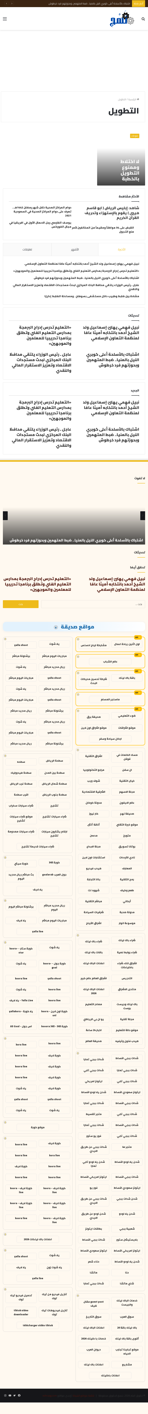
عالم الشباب (110, 661)
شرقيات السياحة (94, 912)
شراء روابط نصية (127, 952)
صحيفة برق (94, 716)
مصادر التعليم (93, 1004)
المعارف (127, 868)
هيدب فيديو (93, 868)
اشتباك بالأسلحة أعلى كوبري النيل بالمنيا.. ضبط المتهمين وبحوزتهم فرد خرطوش (86, 277)
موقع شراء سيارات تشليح (21, 818)
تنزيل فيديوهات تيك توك (54, 1312)
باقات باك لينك (94, 952)
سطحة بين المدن (54, 772)
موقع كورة (38, 1127)
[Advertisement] (74, 61)
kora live (21, 1044)
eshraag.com (50, 1395)
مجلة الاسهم (127, 791)
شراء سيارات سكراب (21, 805)
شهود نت (93, 890)
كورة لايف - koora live (54, 1190)
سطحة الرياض (54, 760)
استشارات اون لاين (93, 857)
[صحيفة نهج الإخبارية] (122, 18)
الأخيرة (121, 249)
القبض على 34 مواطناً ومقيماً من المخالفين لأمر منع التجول (103, 229)
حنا (127, 1272)
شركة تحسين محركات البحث (94, 681)
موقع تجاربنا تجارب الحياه (127, 1351)
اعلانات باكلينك (110, 1375)
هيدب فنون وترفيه (127, 1041)
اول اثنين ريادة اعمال (127, 644)
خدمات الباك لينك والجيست (126, 1302)
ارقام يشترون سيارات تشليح (54, 833)
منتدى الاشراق (127, 989)
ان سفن (127, 770)
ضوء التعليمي (127, 715)
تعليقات (27, 249)
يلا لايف (38, 889)
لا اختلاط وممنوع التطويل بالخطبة (129, 170)
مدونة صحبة (127, 912)
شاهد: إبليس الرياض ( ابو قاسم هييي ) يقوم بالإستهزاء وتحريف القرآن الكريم (112, 213)
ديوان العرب (93, 1349)
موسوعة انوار (127, 923)
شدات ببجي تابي (93, 1070)
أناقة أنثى (93, 824)
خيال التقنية (127, 780)
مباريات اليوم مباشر (54, 656)
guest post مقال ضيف (93, 1303)
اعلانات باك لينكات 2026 (38, 1239)
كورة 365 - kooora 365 (54, 1026)
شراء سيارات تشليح (54, 816)
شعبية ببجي (127, 1228)
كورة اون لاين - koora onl (54, 1013)
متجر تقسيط (94, 1114)
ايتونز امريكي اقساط (93, 1176)
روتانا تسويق (127, 846)
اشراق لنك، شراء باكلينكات (127, 965)
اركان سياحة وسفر (110, 738)
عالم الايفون (126, 802)
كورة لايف (54, 1055)
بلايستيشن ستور (127, 1239)
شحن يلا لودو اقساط (93, 1092)
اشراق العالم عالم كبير (94, 978)
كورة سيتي (21, 863)
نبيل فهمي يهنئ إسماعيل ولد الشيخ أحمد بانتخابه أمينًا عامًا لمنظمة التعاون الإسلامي (81, 263)
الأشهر (75, 249)
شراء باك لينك (126, 940)
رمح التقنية (127, 879)
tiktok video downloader (21, 1312)
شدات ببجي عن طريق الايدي (94, 1149)
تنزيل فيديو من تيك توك (54, 1296)
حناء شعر (93, 1261)
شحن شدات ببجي (126, 1198)
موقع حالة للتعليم (127, 1030)
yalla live (37, 931)
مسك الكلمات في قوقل (127, 757)
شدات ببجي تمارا (93, 1059)
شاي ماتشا (127, 1283)
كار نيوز (93, 813)
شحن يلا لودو (127, 1213)
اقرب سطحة (21, 794)
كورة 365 (54, 862)
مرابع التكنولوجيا (93, 770)
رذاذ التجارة (93, 879)
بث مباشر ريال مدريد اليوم (21, 876)
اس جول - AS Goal (21, 1026)
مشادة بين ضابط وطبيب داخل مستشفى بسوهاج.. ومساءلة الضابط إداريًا (92, 296)
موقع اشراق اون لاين (94, 727)
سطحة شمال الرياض (54, 783)
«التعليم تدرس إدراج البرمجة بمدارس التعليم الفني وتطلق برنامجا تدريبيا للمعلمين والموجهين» (76, 270)
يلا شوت (54, 644)
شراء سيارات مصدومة (21, 831)
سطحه (21, 761)
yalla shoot (21, 645)
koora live (21, 978)
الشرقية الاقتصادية (93, 791)
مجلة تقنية (127, 1019)
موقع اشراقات (126, 727)
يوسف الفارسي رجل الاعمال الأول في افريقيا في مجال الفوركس (40, 224)
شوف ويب (93, 780)
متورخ (127, 835)
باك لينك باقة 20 (127, 1327)
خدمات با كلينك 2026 (93, 1338)
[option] (74, 516)
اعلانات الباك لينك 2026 (93, 991)
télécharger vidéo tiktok (38, 1325)
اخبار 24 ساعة (94, 1030)
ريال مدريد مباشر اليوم (54, 907)
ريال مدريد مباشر (54, 667)
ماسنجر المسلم (110, 699)
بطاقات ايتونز (93, 1228)
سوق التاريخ (93, 1316)
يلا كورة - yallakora (21, 1011)
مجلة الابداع (94, 846)
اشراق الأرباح (93, 923)
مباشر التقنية (93, 901)
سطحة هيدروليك (21, 772)
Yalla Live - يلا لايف (21, 1000)
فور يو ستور (93, 1136)
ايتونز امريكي (93, 1081)
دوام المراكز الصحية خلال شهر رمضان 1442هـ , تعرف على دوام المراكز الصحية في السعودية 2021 (42, 211)
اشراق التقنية (93, 756)
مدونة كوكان (94, 802)
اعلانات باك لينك (93, 1364)
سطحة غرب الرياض (21, 783)
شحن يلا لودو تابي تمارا (93, 1164)
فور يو (94, 1187)
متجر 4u (127, 1147)
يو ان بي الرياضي (93, 1019)
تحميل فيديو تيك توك (21, 1297)
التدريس (127, 978)
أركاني (127, 901)
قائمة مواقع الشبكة (83, 1395)
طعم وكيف (127, 890)
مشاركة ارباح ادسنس (94, 645)
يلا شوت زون (54, 1267)
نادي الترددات (127, 857)
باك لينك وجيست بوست (127, 1006)
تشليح (54, 805)
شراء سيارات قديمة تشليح (37, 846)
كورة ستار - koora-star (21, 950)
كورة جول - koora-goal (54, 965)
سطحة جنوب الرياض (54, 794)
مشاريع (127, 1364)
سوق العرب (127, 1316)
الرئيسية (132, 99)
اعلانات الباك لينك (93, 963)
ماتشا (93, 1272)
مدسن (94, 835)
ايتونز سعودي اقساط (127, 1092)
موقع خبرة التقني (127, 824)
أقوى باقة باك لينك (127, 1338)
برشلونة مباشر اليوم (21, 906)
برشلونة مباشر (21, 656)
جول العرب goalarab (54, 874)
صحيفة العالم (93, 1041)
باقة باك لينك (127, 678)
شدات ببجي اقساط (126, 1058)
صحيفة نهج (127, 813)
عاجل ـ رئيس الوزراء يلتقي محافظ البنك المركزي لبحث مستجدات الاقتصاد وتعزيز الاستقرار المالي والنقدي (76, 3)
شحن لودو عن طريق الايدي (93, 1215)
